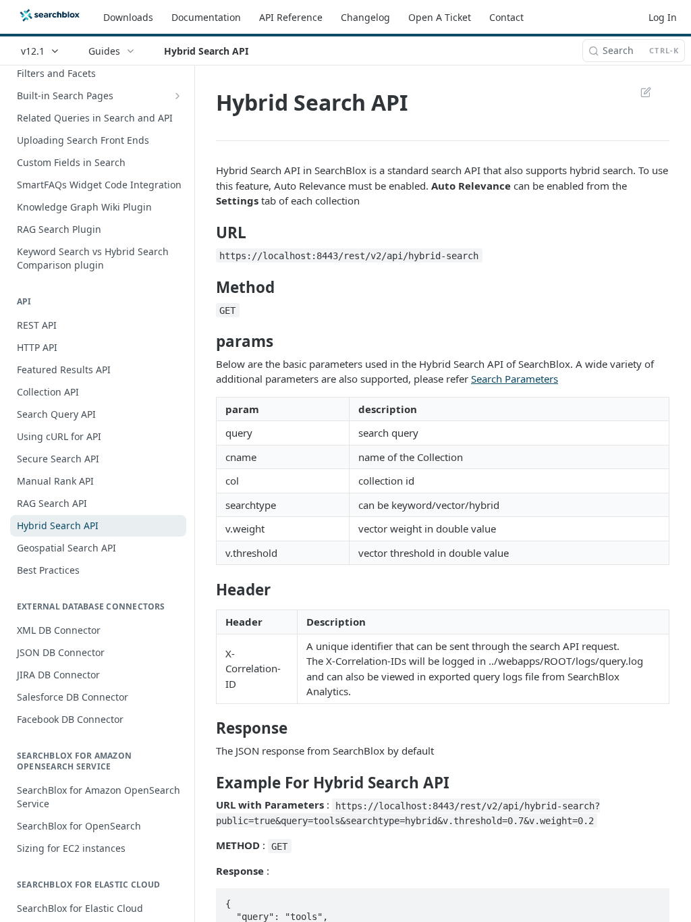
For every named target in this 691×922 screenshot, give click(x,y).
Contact (506, 17)
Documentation (206, 17)
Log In (662, 17)
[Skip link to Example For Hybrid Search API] (207, 783)
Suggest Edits (639, 91)
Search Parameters (514, 378)
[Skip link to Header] (207, 590)
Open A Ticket (439, 17)
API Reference (291, 17)
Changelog (365, 17)
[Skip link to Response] (207, 728)
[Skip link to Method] (207, 287)
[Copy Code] (653, 899)
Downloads (128, 17)
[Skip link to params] (207, 341)
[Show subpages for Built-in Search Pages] (177, 95)
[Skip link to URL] (207, 233)
